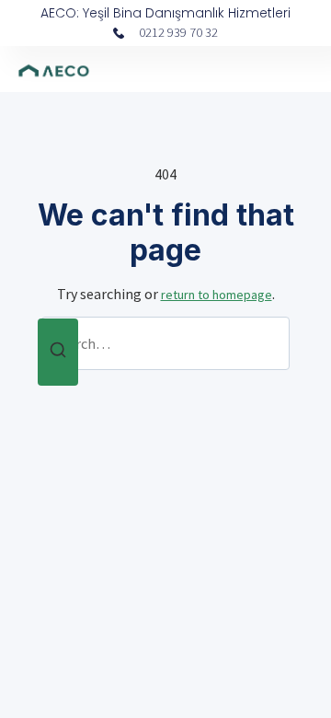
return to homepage (216, 294)
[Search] (58, 352)
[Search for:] (165, 343)
